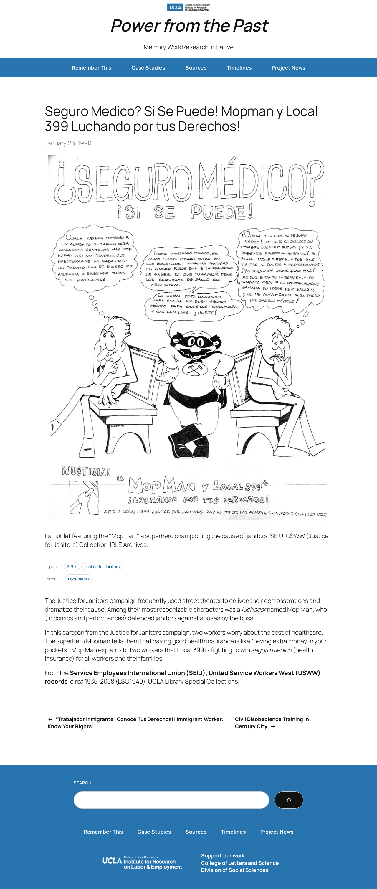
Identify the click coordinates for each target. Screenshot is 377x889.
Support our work (222, 855)
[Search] (289, 800)
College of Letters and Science (240, 862)
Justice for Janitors (102, 566)
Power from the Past (188, 25)
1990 (71, 566)
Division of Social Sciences (234, 869)
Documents (79, 579)
